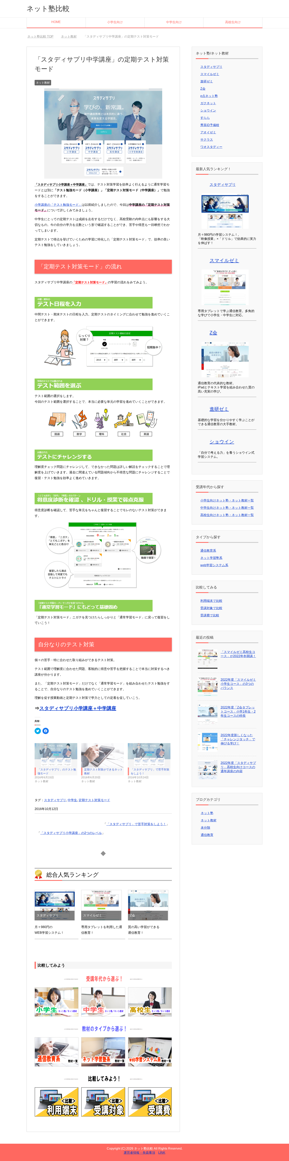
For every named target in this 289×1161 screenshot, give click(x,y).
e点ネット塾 (209, 96)
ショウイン (208, 110)
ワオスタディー (211, 147)
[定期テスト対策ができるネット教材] (102, 755)
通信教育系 (208, 550)
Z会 (202, 88)
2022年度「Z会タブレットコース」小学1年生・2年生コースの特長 (238, 711)
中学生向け (174, 22)
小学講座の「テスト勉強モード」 (58, 204)
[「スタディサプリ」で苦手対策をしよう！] (149, 755)
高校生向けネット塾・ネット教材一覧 (227, 515)
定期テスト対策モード (94, 800)
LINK (161, 1152)
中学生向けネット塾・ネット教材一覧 (227, 507)
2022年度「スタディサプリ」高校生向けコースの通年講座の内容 (238, 767)
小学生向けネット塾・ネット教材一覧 (227, 500)
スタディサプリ (55, 800)
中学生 (72, 800)
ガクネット (208, 103)
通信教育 (207, 835)
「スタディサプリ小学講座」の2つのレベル (71, 833)
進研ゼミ (206, 81)
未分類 (205, 827)
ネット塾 (207, 813)
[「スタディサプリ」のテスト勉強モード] (56, 755)
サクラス (206, 139)
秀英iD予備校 (209, 125)
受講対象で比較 (211, 608)
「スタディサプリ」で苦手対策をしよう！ (136, 824)
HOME (56, 22)
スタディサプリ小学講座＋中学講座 (77, 708)
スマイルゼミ (209, 74)
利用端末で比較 (211, 600)
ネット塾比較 (48, 9)
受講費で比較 (209, 615)
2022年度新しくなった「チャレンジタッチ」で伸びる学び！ (238, 739)
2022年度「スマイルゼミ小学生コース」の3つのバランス (238, 684)
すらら (205, 117)
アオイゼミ (208, 132)
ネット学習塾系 (211, 558)
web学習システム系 (214, 565)
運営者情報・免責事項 (139, 1152)
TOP (43, 36)
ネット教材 (43, 82)
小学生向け (115, 22)
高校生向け (233, 22)
